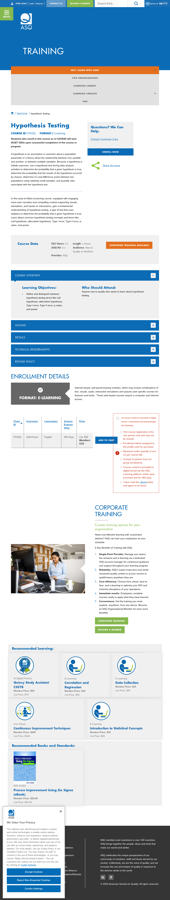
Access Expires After (68, 424)
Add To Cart (106, 440)
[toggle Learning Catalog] (155, 93)
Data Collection (126, 683)
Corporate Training (111, 621)
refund (143, 482)
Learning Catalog (85, 93)
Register (39, 3)
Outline (20, 325)
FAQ (85, 101)
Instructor (32, 421)
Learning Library (85, 85)
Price (82, 421)
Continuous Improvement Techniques (42, 728)
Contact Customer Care (104, 139)
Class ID (16, 423)
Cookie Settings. (29, 865)
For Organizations (85, 78)
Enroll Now (110, 152)
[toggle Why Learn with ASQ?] (155, 70)
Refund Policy (25, 361)
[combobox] (107, 3)
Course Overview (27, 275)
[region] (34, 852)
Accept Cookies (33, 872)
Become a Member (80, 3)
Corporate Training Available (129, 245)
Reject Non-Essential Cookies (33, 880)
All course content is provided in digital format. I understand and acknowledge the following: (139, 452)
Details (20, 337)
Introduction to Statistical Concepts (116, 728)
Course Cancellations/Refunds (65, 874)
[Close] (60, 811)
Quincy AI (154, 3)
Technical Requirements (32, 349)
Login (31, 3)
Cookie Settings (34, 888)
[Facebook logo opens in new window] (111, 877)
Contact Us (56, 3)
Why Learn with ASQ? (85, 70)
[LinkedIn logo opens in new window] (102, 877)
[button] (136, 3)
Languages (51, 421)
